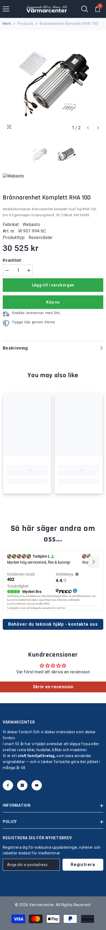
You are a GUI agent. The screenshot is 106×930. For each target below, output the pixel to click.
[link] (27, 473)
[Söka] (84, 9)
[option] (53, 83)
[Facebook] (8, 785)
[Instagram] (22, 785)
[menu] (6, 9)
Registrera (83, 864)
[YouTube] (37, 785)
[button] (88, 128)
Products (25, 23)
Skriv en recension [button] (53, 686)
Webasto (31, 224)
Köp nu (53, 302)
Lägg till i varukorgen (53, 285)
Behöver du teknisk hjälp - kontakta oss (53, 624)
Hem (7, 23)
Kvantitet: (12, 260)
